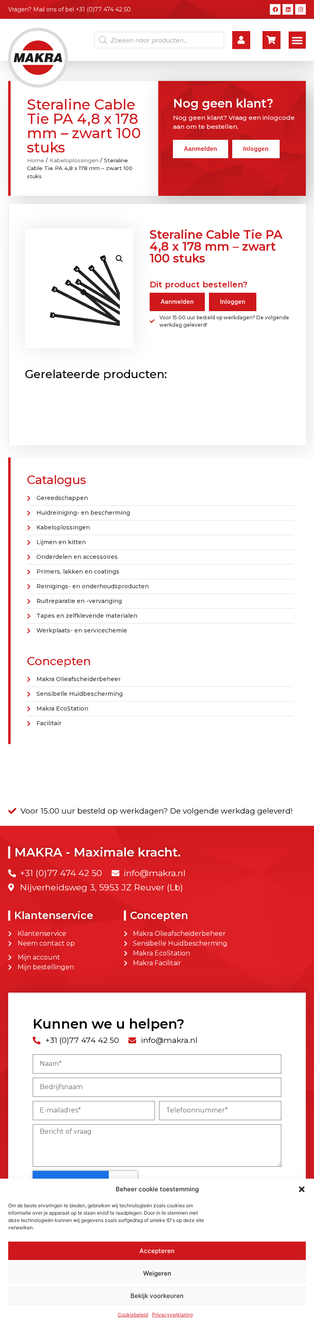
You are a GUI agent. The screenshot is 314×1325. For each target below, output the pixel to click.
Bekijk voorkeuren (157, 1296)
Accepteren (157, 1251)
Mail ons (44, 9)
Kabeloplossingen (74, 160)
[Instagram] (300, 9)
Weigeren (157, 1273)
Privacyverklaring (172, 1315)
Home (35, 160)
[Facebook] (275, 9)
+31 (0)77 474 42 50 (103, 9)
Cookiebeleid (133, 1315)
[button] (302, 1189)
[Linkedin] (288, 9)
